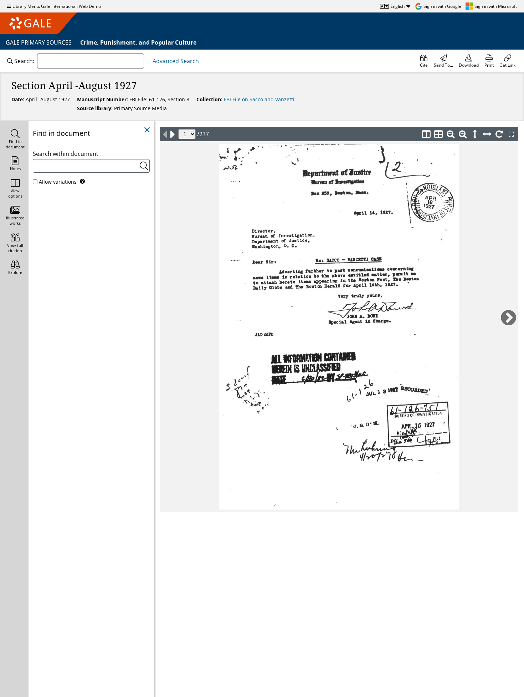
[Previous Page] (164, 134)
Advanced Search (176, 61)
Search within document (65, 154)
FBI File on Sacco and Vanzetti (259, 99)
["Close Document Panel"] (147, 130)
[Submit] (144, 166)
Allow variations (58, 181)
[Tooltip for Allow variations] (82, 181)
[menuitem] (424, 61)
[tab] (14, 139)
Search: (24, 61)
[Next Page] (172, 134)
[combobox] (90, 61)
